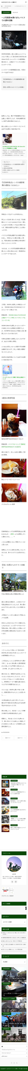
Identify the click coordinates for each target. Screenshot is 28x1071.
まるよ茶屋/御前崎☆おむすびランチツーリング (18, 810)
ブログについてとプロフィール (8, 1049)
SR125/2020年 (6, 1013)
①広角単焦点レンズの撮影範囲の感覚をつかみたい (14, 165)
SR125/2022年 (6, 968)
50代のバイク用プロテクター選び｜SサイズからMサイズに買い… (14, 933)
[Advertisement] (14, 102)
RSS (16, 1062)
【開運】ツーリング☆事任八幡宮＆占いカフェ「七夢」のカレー (18, 819)
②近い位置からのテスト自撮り (12, 170)
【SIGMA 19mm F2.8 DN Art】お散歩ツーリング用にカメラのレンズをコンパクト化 (14, 317)
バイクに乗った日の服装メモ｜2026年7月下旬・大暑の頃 (14, 945)
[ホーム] (14, 1046)
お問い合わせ (4, 1056)
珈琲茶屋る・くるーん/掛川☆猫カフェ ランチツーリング (18, 801)
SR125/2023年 (6, 12)
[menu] (26, 2)
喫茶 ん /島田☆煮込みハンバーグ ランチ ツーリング (18, 828)
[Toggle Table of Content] (23, 162)
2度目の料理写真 (8, 168)
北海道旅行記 (6, 1028)
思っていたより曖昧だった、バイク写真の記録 (12, 949)
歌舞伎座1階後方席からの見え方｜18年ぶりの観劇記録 (14, 937)
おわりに (6, 172)
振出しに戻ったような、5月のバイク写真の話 (12, 941)
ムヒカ (14, 874)
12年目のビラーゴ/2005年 (9, 998)
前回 (12, 534)
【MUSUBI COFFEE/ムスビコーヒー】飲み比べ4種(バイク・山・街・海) (18, 785)
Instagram (14, 1062)
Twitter (11, 1062)
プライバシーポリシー (6, 1053)
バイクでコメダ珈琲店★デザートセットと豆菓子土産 (18, 792)
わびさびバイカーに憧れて (9, 2)
